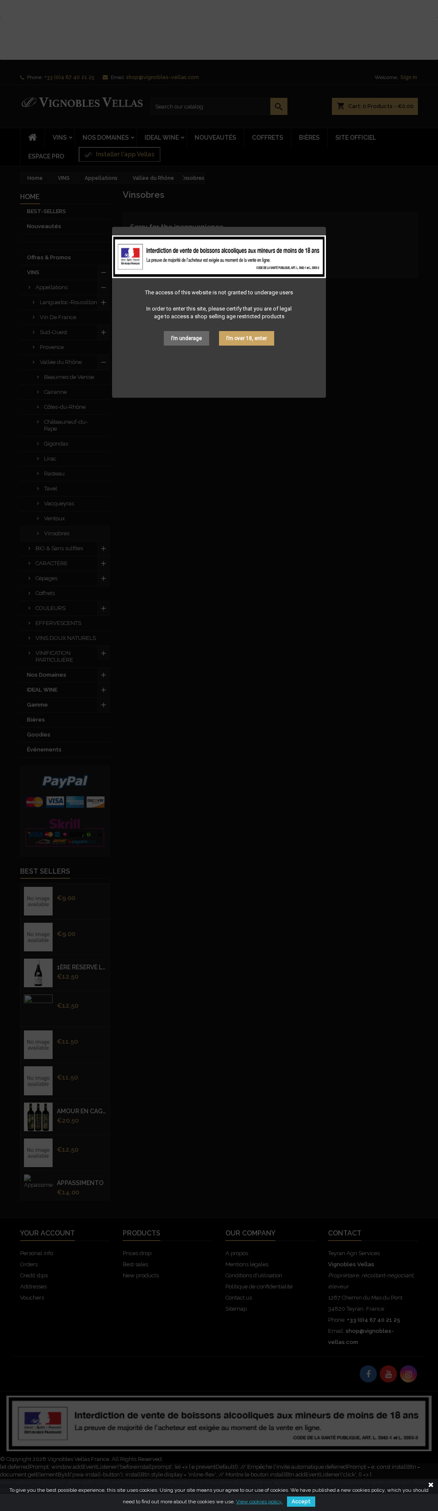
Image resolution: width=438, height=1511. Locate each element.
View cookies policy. (259, 1502)
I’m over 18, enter (246, 338)
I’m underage (186, 338)
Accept (301, 1502)
